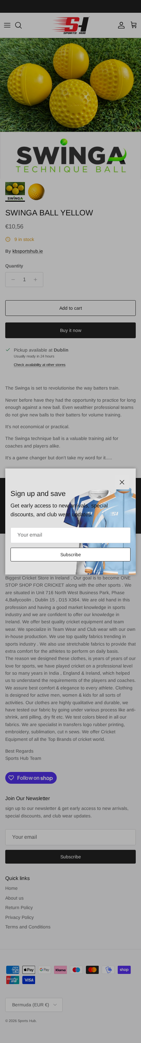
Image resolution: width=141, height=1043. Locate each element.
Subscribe (70, 554)
